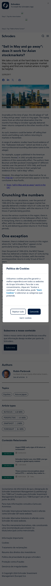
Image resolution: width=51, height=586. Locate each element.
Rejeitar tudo (18, 311)
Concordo (34, 311)
